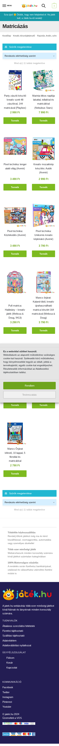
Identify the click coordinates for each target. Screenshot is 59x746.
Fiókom (10, 657)
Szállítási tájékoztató (13, 635)
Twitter (6, 692)
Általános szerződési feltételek (18, 626)
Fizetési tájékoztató (12, 630)
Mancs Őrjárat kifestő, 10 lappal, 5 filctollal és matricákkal (15, 454)
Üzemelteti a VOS (12, 718)
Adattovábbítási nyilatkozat (16, 645)
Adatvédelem (9, 640)
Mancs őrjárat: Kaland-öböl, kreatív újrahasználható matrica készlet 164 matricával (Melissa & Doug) (43, 307)
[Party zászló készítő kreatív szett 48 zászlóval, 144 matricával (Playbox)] (15, 80)
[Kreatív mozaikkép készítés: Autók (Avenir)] (43, 149)
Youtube (6, 706)
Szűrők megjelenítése (20, 47)
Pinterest (7, 701)
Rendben (29, 385)
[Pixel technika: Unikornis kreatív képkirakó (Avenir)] (43, 215)
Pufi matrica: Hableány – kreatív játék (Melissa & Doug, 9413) (15, 311)
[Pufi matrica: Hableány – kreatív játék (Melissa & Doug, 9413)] (15, 282)
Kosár (9, 662)
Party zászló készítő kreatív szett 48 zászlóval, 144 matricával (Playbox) (15, 101)
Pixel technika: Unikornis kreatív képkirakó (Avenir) (43, 235)
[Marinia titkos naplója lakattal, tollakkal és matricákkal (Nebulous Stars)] (43, 80)
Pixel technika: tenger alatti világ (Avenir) (15, 166)
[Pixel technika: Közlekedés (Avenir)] (15, 215)
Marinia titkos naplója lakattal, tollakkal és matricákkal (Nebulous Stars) (43, 101)
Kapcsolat (11, 667)
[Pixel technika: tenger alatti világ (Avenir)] (15, 146)
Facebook (7, 687)
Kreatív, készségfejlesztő (24, 36)
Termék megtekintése (15, 121)
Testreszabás (29, 394)
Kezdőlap (6, 36)
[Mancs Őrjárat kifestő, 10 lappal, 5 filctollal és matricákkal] (15, 433)
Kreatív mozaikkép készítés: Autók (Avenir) (43, 168)
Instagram (7, 697)
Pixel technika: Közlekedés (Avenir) (15, 233)
